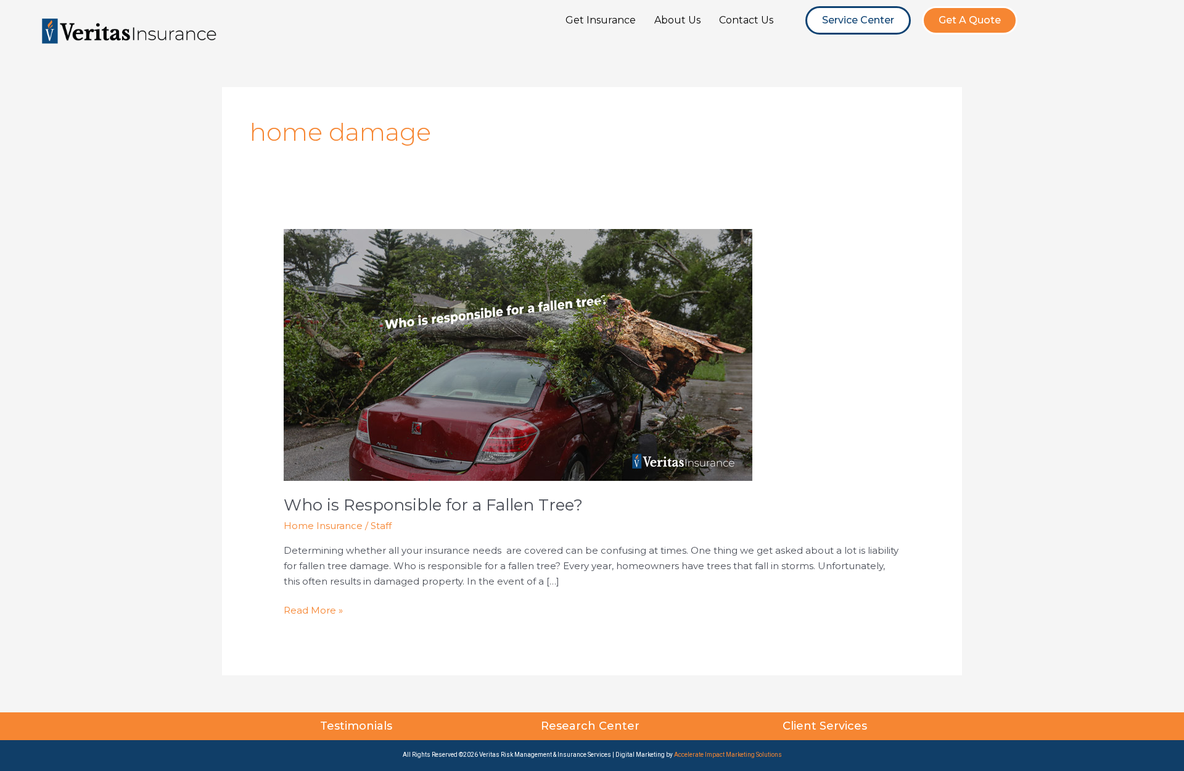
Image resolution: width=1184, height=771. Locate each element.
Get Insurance (600, 20)
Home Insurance (323, 525)
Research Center (592, 726)
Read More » (313, 609)
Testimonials (357, 726)
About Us (677, 20)
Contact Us (746, 20)
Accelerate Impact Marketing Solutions (728, 754)
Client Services (826, 726)
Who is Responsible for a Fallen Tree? (433, 505)
